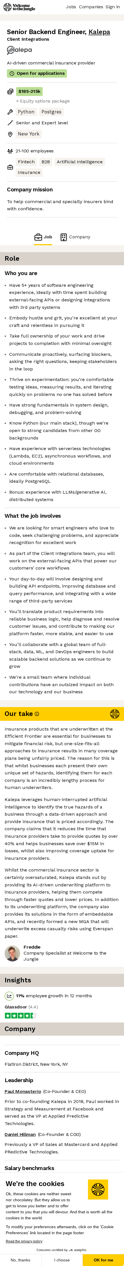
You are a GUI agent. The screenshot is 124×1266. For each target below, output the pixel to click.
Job (48, 237)
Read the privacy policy (24, 1241)
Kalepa (99, 32)
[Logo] (19, 7)
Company (79, 237)
